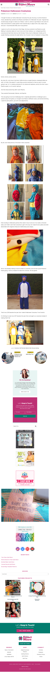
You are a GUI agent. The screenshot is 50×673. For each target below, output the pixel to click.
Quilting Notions (25, 653)
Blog (4, 7)
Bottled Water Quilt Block (7, 562)
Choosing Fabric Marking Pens (12, 617)
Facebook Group (41, 654)
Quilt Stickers (25, 656)
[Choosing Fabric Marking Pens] (12, 616)
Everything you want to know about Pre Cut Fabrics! (13, 596)
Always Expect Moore (25, 4)
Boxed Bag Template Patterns (9, 566)
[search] (48, 4)
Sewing (37, 348)
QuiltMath (9, 654)
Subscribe (25, 1)
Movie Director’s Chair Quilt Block (9, 559)
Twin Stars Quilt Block (7, 557)
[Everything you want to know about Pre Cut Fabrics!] (12, 594)
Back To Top (24, 666)
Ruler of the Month (9, 650)
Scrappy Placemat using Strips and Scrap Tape (37, 596)
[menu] (1, 4)
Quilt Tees (25, 658)
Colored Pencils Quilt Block (8, 564)
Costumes (7, 7)
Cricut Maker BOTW (9, 656)
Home (2, 7)
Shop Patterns (25, 643)
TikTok (40, 656)
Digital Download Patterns (25, 650)
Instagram (41, 652)
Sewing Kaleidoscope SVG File (12, 600)
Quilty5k (9, 652)
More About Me (25, 391)
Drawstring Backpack (37, 600)
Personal (33, 348)
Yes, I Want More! (25, 630)
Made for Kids (28, 348)
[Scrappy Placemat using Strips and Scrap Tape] (37, 594)
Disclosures (37, 664)
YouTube (41, 650)
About (33, 664)
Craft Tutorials (22, 348)
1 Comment (24, 13)
